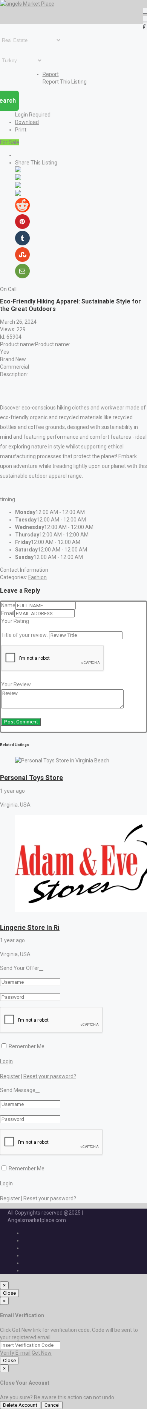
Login (6, 1061)
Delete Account (20, 1405)
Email (7, 613)
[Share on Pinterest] (22, 227)
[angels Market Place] (27, 4)
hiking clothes (73, 408)
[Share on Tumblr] (22, 244)
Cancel (52, 1405)
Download (27, 122)
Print (20, 130)
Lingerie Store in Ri (30, 927)
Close (9, 1293)
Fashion (37, 577)
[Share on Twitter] (18, 178)
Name (8, 605)
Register (10, 1076)
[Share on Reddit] (22, 211)
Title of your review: (24, 635)
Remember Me (26, 1046)
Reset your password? (49, 1076)
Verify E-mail (15, 1353)
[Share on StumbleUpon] (22, 260)
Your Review (16, 684)
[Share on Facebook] (18, 170)
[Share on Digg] (18, 194)
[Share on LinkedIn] (18, 186)
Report (51, 74)
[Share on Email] (22, 276)
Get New (42, 1353)
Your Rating (15, 621)
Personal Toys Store (31, 777)
